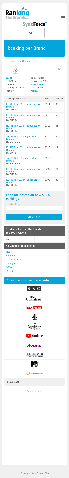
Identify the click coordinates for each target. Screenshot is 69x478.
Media (34, 90)
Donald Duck (14, 259)
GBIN (9, 78)
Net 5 (9, 251)
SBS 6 (9, 267)
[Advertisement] (34, 428)
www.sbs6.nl (37, 84)
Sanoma (10, 255)
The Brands (23, 61)
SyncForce (11, 229)
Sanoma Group (18, 245)
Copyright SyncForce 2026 (34, 473)
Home (11, 61)
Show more (13, 382)
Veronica (10, 271)
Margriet (11, 263)
